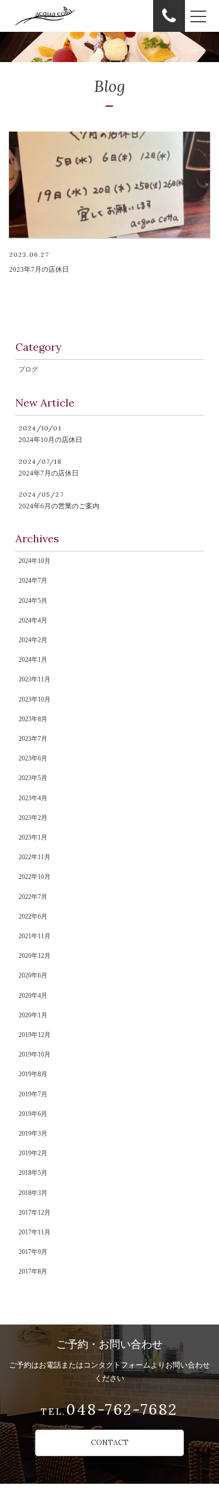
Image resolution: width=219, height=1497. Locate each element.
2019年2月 (33, 1153)
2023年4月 (33, 798)
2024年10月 (34, 561)
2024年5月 (33, 600)
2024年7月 (33, 580)
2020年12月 (34, 955)
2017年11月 (34, 1232)
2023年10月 (34, 699)
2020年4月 (33, 995)
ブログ (28, 369)
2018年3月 (33, 1193)
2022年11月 (34, 857)
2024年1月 (33, 659)
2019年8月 (33, 1074)
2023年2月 (33, 817)
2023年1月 (33, 837)
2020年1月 (33, 1015)
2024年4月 (33, 620)
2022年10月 (34, 876)
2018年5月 (33, 1172)
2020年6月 (33, 975)
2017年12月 (34, 1212)
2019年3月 (33, 1133)
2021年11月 (34, 936)
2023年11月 (34, 679)
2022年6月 (33, 916)
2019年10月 (34, 1054)
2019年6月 (33, 1114)
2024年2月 (33, 640)
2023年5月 (33, 778)
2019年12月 (34, 1035)
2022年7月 (33, 897)
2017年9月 (33, 1252)
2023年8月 (33, 719)
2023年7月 (33, 738)
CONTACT (110, 1442)
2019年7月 (33, 1094)
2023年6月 (33, 758)
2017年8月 (33, 1271)
